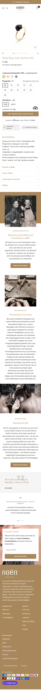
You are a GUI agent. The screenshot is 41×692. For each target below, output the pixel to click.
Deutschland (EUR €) (10, 666)
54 (31, 85)
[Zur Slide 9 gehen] (27, 53)
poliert (13, 104)
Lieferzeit (25, 617)
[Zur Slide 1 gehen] (13, 53)
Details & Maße (8, 167)
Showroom (26, 614)
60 (5, 95)
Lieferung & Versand (11, 179)
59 (31, 90)
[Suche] (7, 8)
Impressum (6, 639)
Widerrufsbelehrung (9, 651)
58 (24, 90)
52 (18, 85)
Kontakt (25, 629)
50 (5, 85)
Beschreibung (8, 137)
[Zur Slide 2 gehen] (19, 520)
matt (5, 104)
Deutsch (24, 666)
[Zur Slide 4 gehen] (18, 53)
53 (24, 85)
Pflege (5, 185)
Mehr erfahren (21, 265)
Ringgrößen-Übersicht (31, 81)
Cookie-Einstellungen (10, 658)
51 (11, 85)
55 (5, 90)
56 (11, 90)
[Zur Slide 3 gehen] (21, 520)
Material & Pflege (28, 621)
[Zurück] (3, 53)
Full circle (25, 610)
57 (18, 90)
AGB (4, 643)
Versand (5, 654)
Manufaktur (6, 614)
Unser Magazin (7, 617)
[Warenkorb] (37, 8)
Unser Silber (7, 173)
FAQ (24, 625)
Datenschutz (6, 647)
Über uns (5, 610)
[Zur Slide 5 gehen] (20, 53)
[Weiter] (38, 53)
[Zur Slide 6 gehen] (22, 53)
